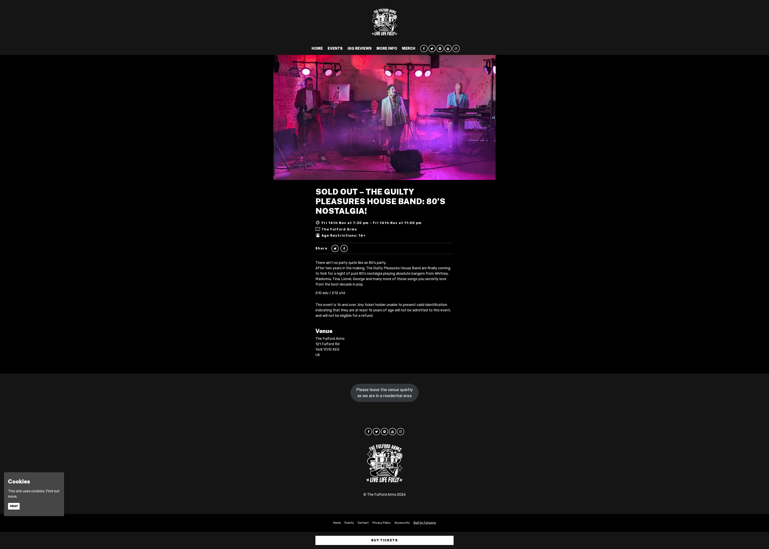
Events (335, 48)
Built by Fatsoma (425, 523)
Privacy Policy (381, 523)
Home (317, 48)
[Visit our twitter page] (432, 48)
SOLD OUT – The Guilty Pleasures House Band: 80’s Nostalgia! (380, 201)
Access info (402, 523)
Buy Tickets (384, 540)
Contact (363, 523)
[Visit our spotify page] (440, 48)
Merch (408, 48)
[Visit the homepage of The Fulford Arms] (384, 21)
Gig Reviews (359, 48)
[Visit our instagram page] (456, 48)
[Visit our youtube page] (448, 48)
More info (386, 48)
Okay (14, 506)
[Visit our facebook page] (424, 48)
